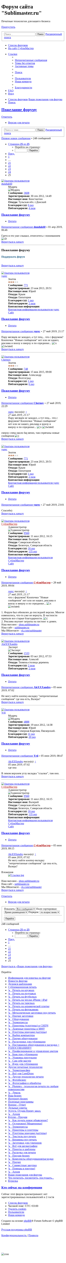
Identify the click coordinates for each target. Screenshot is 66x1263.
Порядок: (34, 912)
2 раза (32, 303)
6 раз (31, 205)
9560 (26, 533)
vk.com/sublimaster (31, 630)
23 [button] (9, 168)
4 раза (32, 208)
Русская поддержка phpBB (16, 1229)
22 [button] (9, 165)
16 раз (31, 548)
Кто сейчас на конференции (21, 1187)
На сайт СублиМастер (21, 48)
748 (26, 368)
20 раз (32, 737)
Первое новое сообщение (16, 138)
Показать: (10, 908)
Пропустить (8, 27)
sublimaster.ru (22, 627)
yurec (4, 276)
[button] (18, 144)
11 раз (31, 733)
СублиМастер (9, 524)
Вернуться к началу (12, 265)
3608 (26, 192)
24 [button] (9, 172)
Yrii (3, 712)
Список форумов (18, 45)
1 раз (31, 300)
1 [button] (8, 156)
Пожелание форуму (19, 109)
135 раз (33, 551)
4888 (26, 721)
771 (26, 285)
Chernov (6, 359)
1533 (26, 653)
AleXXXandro (9, 644)
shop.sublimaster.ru (29, 624)
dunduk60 (6, 183)
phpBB (27, 1220)
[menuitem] (31, 60)
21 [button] (9, 162)
